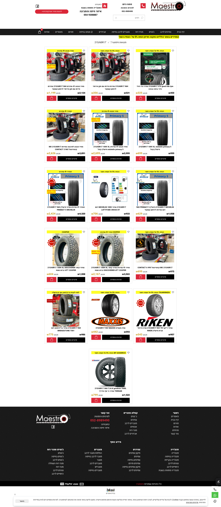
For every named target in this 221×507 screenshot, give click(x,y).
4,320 (82, 214)
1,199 (52, 93)
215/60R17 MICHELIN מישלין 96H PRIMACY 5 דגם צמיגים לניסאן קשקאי (155, 208)
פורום (70, 32)
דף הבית (180, 32)
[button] (140, 98)
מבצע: (144, 93)
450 (172, 93)
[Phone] (215, 489)
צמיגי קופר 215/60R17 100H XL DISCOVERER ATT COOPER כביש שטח (66, 269)
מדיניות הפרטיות (192, 502)
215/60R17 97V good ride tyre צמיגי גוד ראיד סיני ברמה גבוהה (155, 87)
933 (128, 214)
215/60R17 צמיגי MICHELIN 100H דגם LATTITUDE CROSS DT (110, 208)
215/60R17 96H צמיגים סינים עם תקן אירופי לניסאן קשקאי (110, 87)
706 (95, 214)
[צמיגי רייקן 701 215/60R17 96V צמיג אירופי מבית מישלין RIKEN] (155, 326)
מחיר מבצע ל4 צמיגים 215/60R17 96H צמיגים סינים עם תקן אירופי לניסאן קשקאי (66, 87)
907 (172, 334)
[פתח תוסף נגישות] (218, 481)
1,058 (171, 214)
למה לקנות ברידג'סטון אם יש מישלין (65, 292)
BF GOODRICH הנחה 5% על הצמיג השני (110, 353)
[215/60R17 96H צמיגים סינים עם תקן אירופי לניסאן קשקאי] (110, 80)
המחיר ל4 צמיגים (65, 111)
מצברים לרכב (131, 423)
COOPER (65, 232)
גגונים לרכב (58, 470)
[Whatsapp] (215, 495)
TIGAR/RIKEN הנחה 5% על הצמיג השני (154, 292)
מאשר (22, 501)
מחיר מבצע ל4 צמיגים (65, 51)
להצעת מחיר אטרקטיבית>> (52, 11)
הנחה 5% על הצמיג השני (154, 51)
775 (51, 334)
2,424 (52, 214)
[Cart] (39, 32)
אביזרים (102, 32)
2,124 (82, 93)
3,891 (82, 153)
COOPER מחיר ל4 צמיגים (110, 232)
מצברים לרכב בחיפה (121, 32)
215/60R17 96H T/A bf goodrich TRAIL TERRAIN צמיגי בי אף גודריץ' (110, 389)
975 (172, 271)
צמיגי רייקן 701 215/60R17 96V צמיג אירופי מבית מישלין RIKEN (155, 329)
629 (140, 214)
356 (95, 93)
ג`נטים (134, 416)
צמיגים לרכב (165, 32)
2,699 (96, 153)
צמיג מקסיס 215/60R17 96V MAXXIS (110, 328)
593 (128, 332)
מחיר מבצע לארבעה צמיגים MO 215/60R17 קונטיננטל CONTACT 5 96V (66, 148)
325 (140, 93)
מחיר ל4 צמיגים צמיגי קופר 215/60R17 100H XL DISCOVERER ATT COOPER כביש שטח (110, 269)
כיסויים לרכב (58, 474)
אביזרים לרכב (130, 433)
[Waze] (215, 501)
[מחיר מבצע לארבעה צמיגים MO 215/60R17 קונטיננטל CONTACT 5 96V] (66, 141)
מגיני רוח (139, 32)
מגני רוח (133, 430)
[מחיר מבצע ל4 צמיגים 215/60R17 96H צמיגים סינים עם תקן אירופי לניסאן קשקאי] (66, 80)
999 (172, 153)
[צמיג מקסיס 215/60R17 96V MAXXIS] (110, 325)
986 (83, 334)
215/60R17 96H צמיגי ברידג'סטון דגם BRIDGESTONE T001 (66, 329)
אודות (46, 32)
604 (51, 274)
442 (95, 332)
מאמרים (59, 32)
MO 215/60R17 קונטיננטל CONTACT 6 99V (155, 267)
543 (140, 334)
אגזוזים (133, 427)
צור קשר (175, 433)
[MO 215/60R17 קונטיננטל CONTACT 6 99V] (155, 261)
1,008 (82, 274)
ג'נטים (151, 32)
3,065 (127, 274)
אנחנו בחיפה (84, 32)
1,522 (127, 395)
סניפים (175, 430)
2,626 (52, 153)
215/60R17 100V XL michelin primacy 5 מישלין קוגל (155, 148)
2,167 (96, 274)
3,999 (127, 153)
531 (128, 93)
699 (140, 153)
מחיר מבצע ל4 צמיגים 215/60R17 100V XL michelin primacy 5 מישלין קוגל (110, 148)
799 (95, 395)
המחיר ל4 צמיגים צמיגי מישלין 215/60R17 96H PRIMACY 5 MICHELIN (66, 208)
